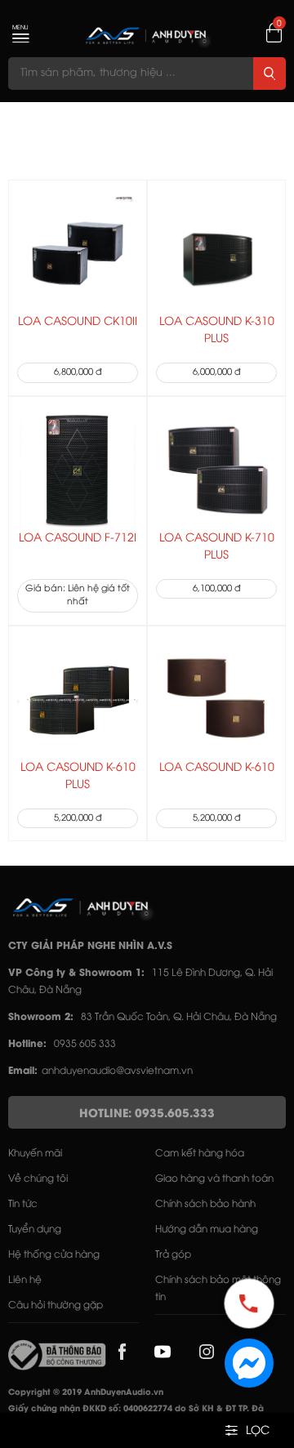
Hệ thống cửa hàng (54, 1254)
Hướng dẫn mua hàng (206, 1229)
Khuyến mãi (35, 1153)
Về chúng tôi (38, 1178)
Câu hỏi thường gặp (55, 1305)
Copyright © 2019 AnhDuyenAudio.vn (85, 1393)
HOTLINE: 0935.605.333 (147, 1114)
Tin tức (23, 1204)
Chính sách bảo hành (205, 1204)
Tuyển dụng (34, 1229)
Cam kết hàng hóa (199, 1153)
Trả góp (173, 1254)
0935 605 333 (85, 1044)
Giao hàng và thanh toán (214, 1178)
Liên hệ (25, 1280)
